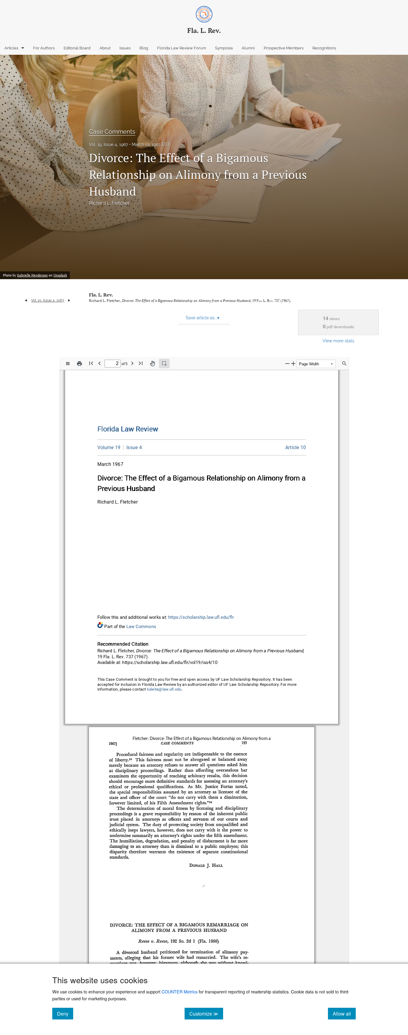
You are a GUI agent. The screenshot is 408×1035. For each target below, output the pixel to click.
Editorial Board (77, 48)
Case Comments (112, 131)
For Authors (44, 48)
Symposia (224, 48)
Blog (143, 48)
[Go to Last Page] (140, 363)
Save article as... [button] (202, 317)
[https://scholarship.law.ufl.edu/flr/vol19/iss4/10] (295, 447)
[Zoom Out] (287, 363)
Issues (125, 48)
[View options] (68, 363)
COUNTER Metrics (179, 991)
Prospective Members (283, 48)
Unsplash (60, 275)
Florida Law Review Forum (181, 48)
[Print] (79, 363)
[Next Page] (132, 363)
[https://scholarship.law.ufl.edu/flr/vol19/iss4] (132, 447)
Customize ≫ (206, 1013)
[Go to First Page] (91, 363)
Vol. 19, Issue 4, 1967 (108, 144)
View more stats (338, 340)
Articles (11, 48)
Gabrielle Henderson (32, 275)
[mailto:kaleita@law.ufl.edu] (164, 689)
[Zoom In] (293, 363)
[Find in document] (344, 363)
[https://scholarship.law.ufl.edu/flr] (127, 429)
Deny (65, 1013)
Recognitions (324, 48)
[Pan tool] (152, 363)
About (105, 48)
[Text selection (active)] (164, 363)
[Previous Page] (99, 363)
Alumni (248, 48)
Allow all (344, 1013)
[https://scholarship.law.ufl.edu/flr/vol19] (109, 447)
